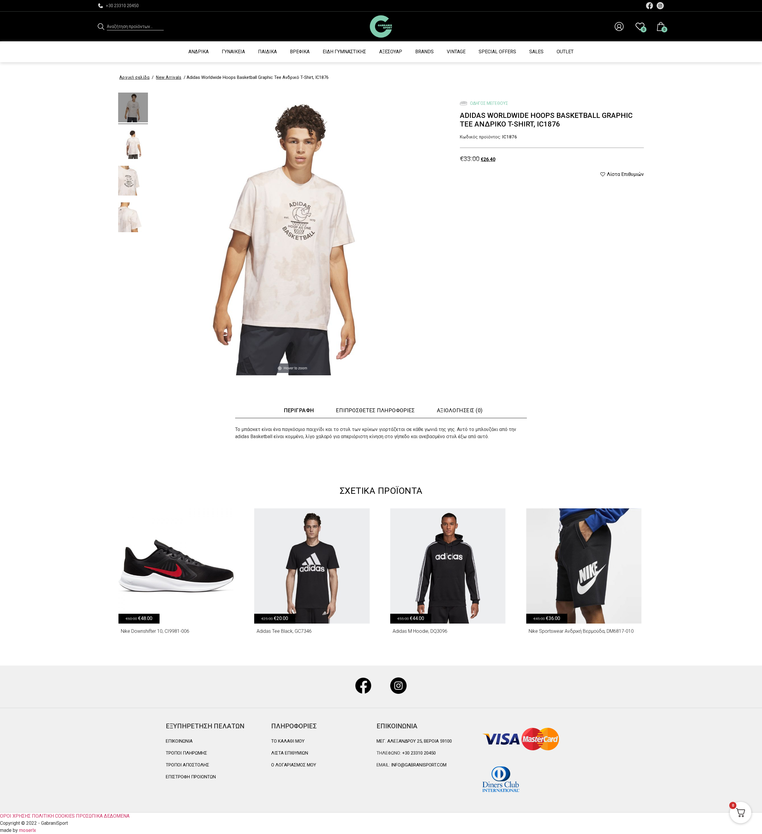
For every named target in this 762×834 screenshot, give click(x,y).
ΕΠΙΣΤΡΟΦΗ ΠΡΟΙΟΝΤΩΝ (191, 777)
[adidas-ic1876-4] (133, 181)
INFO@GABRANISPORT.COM (418, 765)
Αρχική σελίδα (134, 77)
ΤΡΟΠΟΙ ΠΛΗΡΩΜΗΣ (186, 753)
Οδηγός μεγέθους (488, 103)
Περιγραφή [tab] (299, 410)
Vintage (456, 51)
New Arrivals (168, 77)
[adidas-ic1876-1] (133, 108)
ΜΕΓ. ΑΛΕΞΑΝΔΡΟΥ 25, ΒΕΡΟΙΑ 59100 (414, 741)
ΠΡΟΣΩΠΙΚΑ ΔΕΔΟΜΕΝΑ (102, 816)
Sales (536, 51)
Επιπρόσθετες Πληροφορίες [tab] (375, 410)
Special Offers (497, 51)
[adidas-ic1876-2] (133, 145)
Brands (424, 51)
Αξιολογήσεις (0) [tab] (460, 410)
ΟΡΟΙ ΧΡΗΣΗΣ (15, 816)
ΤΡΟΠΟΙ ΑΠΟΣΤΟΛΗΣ (187, 765)
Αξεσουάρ (390, 51)
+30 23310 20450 (122, 5)
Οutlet (565, 51)
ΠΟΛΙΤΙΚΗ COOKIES (53, 816)
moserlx (27, 830)
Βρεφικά (300, 51)
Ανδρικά (198, 51)
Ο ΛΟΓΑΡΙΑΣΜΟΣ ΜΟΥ (293, 765)
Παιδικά (267, 51)
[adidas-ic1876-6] (133, 218)
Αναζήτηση (101, 26)
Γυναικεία (233, 51)
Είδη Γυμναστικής (344, 51)
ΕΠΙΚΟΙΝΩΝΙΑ (179, 741)
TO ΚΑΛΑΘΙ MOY (288, 741)
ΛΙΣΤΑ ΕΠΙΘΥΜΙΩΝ (289, 753)
